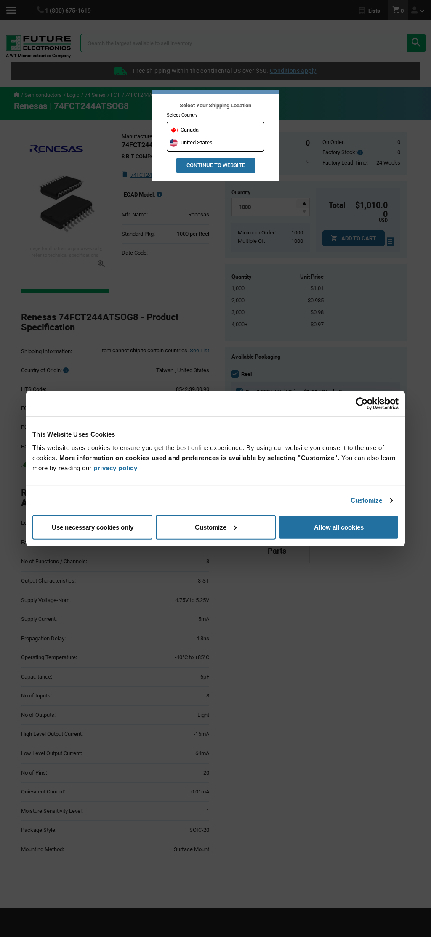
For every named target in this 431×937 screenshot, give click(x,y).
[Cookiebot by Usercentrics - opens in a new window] (362, 403)
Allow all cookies (339, 526)
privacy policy (115, 467)
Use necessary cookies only (92, 526)
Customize (367, 500)
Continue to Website (215, 165)
